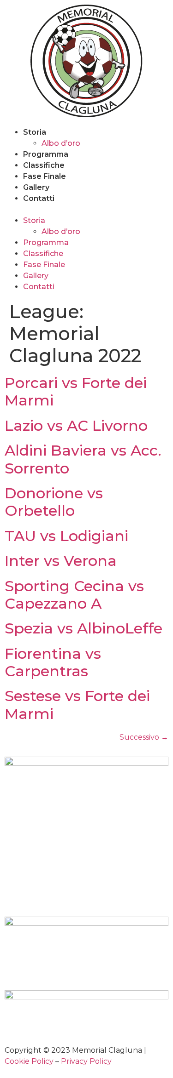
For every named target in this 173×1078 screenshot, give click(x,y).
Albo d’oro (61, 143)
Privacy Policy (86, 1061)
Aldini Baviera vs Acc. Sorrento (83, 459)
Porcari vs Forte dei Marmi (76, 391)
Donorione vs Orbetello (54, 501)
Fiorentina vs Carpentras (53, 662)
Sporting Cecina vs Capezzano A (74, 594)
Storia (34, 132)
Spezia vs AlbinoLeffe (83, 628)
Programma (45, 154)
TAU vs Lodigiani (66, 536)
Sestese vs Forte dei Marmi (77, 704)
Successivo (143, 737)
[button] (86, 209)
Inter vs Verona (61, 561)
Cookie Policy (29, 1061)
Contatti (38, 198)
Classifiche (44, 165)
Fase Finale (44, 176)
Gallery (36, 187)
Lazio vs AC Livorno (76, 425)
